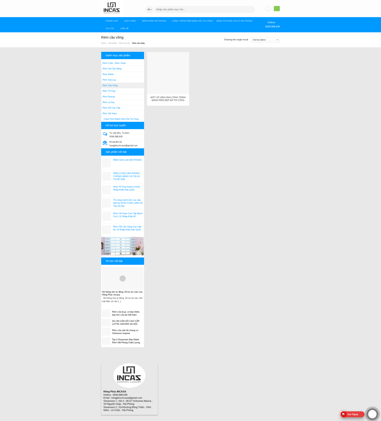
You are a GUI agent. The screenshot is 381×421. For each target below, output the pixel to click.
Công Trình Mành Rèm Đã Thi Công (121, 119)
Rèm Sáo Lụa (109, 79)
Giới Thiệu (130, 21)
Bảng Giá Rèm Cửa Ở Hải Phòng (235, 21)
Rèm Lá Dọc (108, 102)
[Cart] (276, 8)
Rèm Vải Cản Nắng (111, 68)
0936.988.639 (272, 26)
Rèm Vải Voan (109, 113)
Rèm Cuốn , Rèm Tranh (114, 63)
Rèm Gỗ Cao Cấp (111, 107)
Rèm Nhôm (108, 74)
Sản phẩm (112, 43)
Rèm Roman (108, 96)
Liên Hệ (124, 28)
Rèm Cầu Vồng (110, 85)
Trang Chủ (111, 21)
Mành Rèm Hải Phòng (154, 21)
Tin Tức (109, 28)
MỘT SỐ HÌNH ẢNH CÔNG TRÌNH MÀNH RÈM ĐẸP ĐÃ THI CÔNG (168, 99)
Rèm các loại (124, 43)
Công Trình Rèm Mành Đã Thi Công (192, 21)
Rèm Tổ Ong (108, 91)
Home (103, 43)
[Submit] (251, 9)
